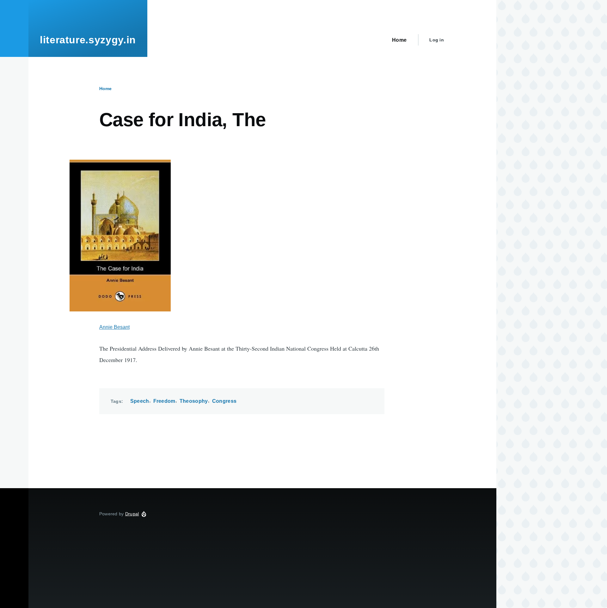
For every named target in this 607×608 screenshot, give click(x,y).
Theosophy (194, 401)
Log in (436, 39)
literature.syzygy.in (88, 40)
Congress (224, 401)
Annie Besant (114, 327)
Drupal (132, 513)
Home (105, 88)
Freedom (164, 401)
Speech (139, 401)
